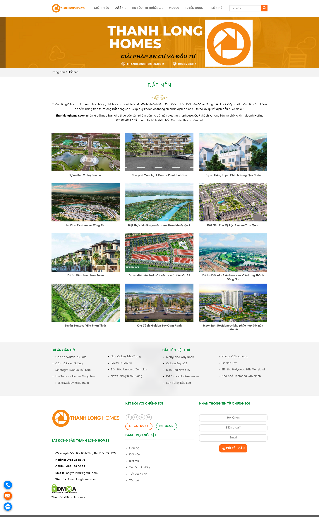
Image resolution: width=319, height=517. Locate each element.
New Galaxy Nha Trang (126, 356)
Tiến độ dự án (138, 474)
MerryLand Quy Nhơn (180, 357)
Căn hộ (134, 448)
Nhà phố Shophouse (235, 356)
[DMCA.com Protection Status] (65, 488)
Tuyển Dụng (194, 8)
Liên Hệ (216, 8)
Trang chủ (58, 72)
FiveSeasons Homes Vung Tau (75, 376)
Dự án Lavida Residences (182, 376)
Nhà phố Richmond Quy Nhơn (241, 376)
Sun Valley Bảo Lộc (178, 382)
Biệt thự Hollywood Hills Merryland (243, 369)
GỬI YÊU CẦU (235, 448)
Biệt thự (134, 461)
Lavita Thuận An (121, 363)
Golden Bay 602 (176, 363)
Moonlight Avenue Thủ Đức (73, 370)
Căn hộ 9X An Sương (69, 363)
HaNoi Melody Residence (71, 382)
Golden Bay (229, 363)
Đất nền (192, 104)
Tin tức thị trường (146, 8)
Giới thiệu (101, 8)
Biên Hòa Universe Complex (129, 369)
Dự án (119, 8)
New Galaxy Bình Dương (126, 376)
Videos (174, 8)
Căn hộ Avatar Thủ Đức (70, 357)
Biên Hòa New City (178, 370)
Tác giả (134, 480)
